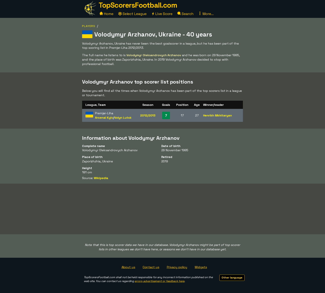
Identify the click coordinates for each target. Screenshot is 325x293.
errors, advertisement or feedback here (159, 281)
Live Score (163, 13)
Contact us (151, 267)
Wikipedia (101, 178)
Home (108, 13)
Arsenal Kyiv (104, 117)
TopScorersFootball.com (138, 5)
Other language (232, 277)
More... (207, 13)
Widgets (201, 267)
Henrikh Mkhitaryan (217, 115)
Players (88, 26)
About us (128, 267)
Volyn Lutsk (123, 117)
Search (187, 13)
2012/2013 (147, 115)
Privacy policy (177, 267)
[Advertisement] (162, 209)
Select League (134, 13)
